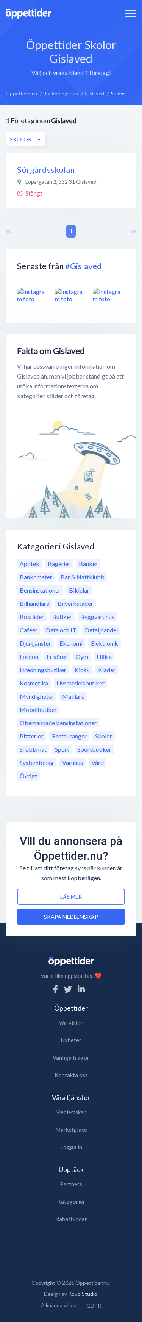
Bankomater (36, 576)
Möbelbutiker (38, 709)
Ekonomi (71, 643)
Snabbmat (33, 749)
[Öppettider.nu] (28, 12)
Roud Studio (82, 1294)
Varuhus (72, 762)
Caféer (28, 630)
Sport (62, 749)
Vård (97, 762)
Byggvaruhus (97, 616)
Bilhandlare (34, 603)
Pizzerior (32, 736)
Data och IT (61, 630)
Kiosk (82, 669)
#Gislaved (83, 266)
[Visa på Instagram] (33, 295)
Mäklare (73, 696)
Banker (88, 563)
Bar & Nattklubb (83, 576)
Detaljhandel (101, 630)
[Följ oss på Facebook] (55, 989)
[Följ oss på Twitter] (68, 989)
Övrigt (28, 775)
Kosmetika (34, 683)
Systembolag (37, 762)
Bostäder (32, 616)
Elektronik (104, 643)
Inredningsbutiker (43, 669)
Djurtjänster (35, 643)
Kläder (106, 669)
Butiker (62, 616)
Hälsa (104, 656)
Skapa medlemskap (71, 917)
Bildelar (79, 590)
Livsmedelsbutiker (80, 683)
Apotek (29, 563)
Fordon (29, 656)
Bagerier (59, 563)
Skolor (103, 736)
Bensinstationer (40, 590)
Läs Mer (71, 896)
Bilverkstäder (75, 603)
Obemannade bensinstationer (58, 722)
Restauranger (69, 736)
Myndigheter (37, 696)
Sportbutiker (94, 749)
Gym (82, 656)
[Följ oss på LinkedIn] (81, 989)
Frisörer (57, 656)
